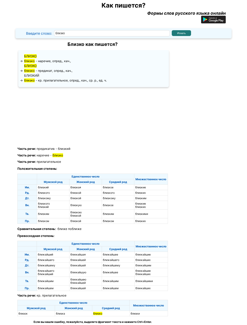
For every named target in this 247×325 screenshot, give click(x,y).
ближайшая (78, 254)
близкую (76, 205)
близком (43, 221)
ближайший (45, 254)
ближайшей (78, 260)
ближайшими (144, 281)
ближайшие (143, 254)
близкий (31, 75)
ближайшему (46, 265)
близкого (44, 192)
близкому (44, 198)
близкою (76, 212)
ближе (62, 229)
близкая (75, 187)
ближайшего (46, 260)
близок (23, 313)
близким (140, 198)
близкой (75, 192)
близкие (140, 187)
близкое (108, 187)
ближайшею (78, 279)
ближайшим (143, 265)
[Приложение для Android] (213, 21)
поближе (74, 229)
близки (135, 313)
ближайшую (78, 272)
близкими (141, 213)
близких (140, 192)
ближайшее (110, 254)
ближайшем (46, 288)
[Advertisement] (92, 117)
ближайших (143, 260)
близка (60, 313)
